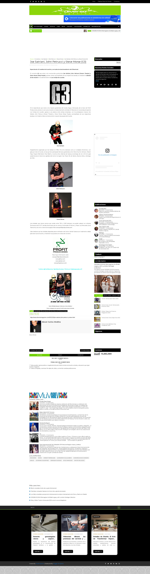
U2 (40, 434)
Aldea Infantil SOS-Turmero (47, 412)
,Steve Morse (54, 65)
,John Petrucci (46, 65)
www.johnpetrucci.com (60, 263)
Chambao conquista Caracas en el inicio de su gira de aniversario (48, 491)
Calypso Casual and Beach (106, 214)
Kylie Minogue (67, 460)
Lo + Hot (98, 295)
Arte (63, 26)
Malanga (101, 232)
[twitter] (33, 1)
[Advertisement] (75, 44)
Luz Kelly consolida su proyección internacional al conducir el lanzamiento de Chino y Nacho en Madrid (59, 494)
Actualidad (38, 26)
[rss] (39, 1)
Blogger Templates (58, 563)
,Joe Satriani (40, 65)
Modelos (87, 26)
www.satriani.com (60, 261)
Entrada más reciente (36, 350)
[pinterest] (36, 1)
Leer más (37, 551)
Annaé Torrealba (49, 457)
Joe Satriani (44, 59)
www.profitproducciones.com (64, 227)
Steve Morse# (63, 311)
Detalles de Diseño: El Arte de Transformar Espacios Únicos (104, 539)
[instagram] (44, 1)
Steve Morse (60, 59)
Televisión (78, 26)
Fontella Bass (102, 208)
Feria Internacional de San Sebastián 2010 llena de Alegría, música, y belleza (60, 444)
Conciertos (37, 59)
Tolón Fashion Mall (104, 226)
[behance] (41, 1)
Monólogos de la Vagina (105, 245)
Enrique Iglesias (56, 460)
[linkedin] (108, 84)
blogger (39, 355)
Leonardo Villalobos (64, 457)
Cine (58, 26)
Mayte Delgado (79, 460)
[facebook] (30, 1)
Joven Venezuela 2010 (105, 220)
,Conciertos (33, 65)
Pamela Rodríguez (45, 423)
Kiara (40, 457)
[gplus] (104, 84)
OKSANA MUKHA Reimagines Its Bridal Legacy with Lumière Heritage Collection (98, 31)
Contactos (116, 1)
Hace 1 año (116, 295)
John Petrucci (52, 59)
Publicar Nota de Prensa (104, 1)
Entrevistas (96, 26)
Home (31, 59)
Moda (46, 26)
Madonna (33, 457)
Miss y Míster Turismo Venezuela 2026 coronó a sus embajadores (48, 500)
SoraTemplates (40, 563)
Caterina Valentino (42, 460)
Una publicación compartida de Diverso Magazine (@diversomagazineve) (113, 171)
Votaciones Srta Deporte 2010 (111, 317)
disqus (60, 355)
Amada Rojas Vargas (45, 401)
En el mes (107, 295)
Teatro (69, 26)
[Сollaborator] (92, 18)
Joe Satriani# (45, 311)
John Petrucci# (54, 311)
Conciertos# (37, 311)
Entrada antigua (85, 350)
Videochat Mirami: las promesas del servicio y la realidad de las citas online (74, 539)
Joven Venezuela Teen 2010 (110, 298)
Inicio (93, 1)
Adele (32, 460)
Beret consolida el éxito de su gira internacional (43, 488)
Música (52, 26)
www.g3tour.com (60, 259)
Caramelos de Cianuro (81, 457)
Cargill (100, 239)
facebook (80, 355)
